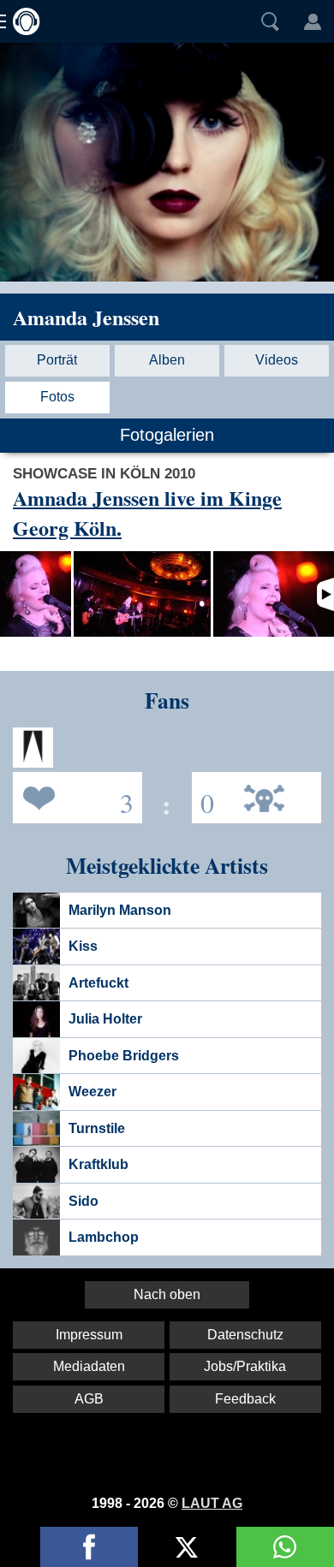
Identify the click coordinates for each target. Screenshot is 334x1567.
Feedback (245, 1399)
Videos (276, 360)
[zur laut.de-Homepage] (21, 21)
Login (312, 21)
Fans (73, 796)
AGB (89, 1399)
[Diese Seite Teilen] (89, 1547)
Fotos (57, 396)
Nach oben (167, 1294)
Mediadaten (89, 1366)
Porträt (57, 360)
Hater (203, 796)
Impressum (89, 1334)
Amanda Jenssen (86, 317)
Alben (167, 360)
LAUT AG (212, 1503)
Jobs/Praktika (245, 1366)
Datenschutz (245, 1334)
